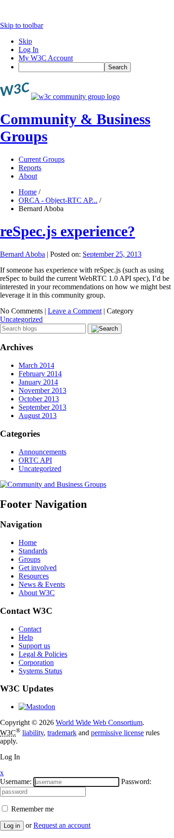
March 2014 (36, 365)
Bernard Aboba (22, 254)
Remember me (31, 809)
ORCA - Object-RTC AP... (58, 200)
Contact (30, 629)
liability (33, 733)
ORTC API (35, 460)
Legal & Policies (43, 654)
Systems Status (40, 671)
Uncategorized (21, 319)
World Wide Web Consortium (99, 722)
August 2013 (38, 415)
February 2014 (40, 374)
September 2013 (42, 407)
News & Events (42, 584)
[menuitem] (96, 67)
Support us (34, 646)
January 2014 (38, 382)
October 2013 (39, 399)
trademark (62, 733)
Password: (136, 781)
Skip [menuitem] (25, 41)
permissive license (117, 733)
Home (28, 192)
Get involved (38, 568)
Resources (34, 576)
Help (26, 637)
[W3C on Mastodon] (37, 707)
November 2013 (42, 390)
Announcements (42, 452)
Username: (16, 781)
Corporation (36, 662)
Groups (29, 559)
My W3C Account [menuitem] (46, 58)
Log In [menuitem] (29, 49)
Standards (33, 551)
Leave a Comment (75, 311)
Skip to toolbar (21, 25)
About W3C (37, 593)
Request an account (61, 825)
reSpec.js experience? (67, 231)
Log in (12, 825)
